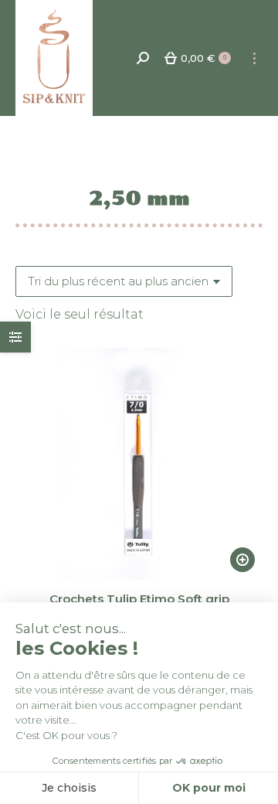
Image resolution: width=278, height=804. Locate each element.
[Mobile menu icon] (254, 58)
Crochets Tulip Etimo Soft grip (139, 598)
